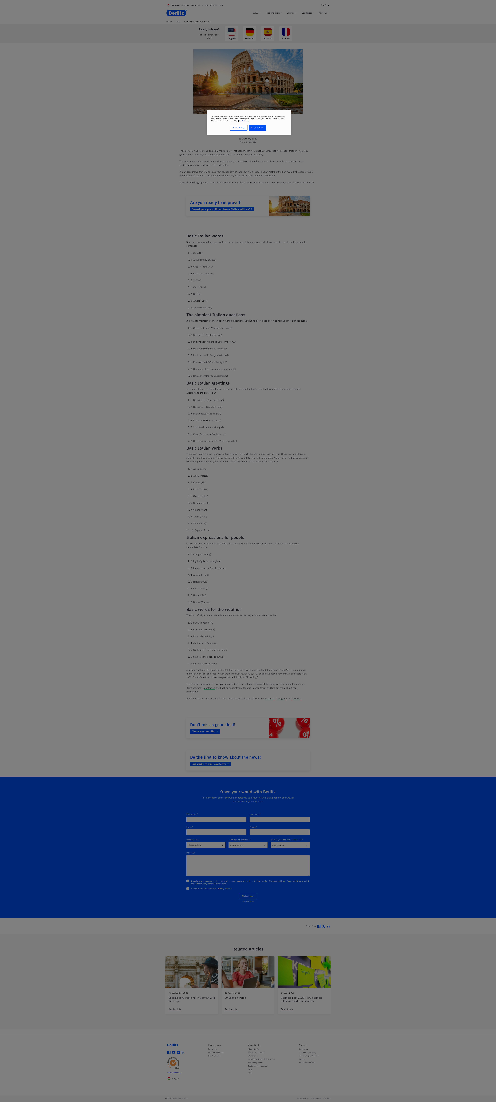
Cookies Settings (239, 128)
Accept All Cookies (257, 128)
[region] (249, 122)
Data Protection (244, 121)
